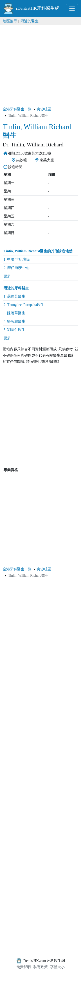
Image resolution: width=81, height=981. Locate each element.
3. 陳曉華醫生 (14, 313)
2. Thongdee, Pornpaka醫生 (24, 305)
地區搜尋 (10, 21)
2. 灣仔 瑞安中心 (17, 268)
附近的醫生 (29, 21)
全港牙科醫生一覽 (17, 109)
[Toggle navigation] (72, 8)
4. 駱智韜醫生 (14, 321)
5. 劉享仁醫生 (14, 330)
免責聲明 (23, 967)
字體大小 (57, 967)
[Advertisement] (40, 65)
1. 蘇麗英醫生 (14, 296)
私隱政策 (40, 967)
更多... (9, 276)
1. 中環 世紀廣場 (17, 259)
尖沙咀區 (44, 109)
